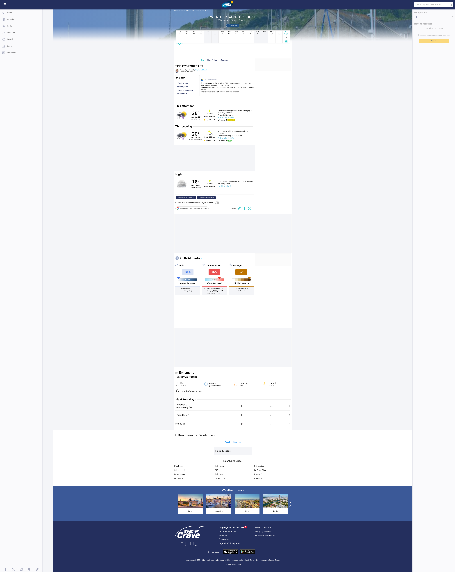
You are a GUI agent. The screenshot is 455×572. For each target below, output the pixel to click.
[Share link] (239, 208)
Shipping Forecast (263, 531)
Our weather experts (229, 531)
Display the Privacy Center (270, 560)
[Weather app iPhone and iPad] (230, 552)
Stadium (237, 442)
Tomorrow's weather (186, 198)
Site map (205, 560)
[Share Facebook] (244, 208)
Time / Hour (212, 60)
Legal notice (190, 560)
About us (223, 535)
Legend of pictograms (229, 543)
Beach (227, 442)
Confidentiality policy (240, 560)
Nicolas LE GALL (201, 70)
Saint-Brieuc (205, 11)
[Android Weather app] (247, 552)
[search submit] (450, 4)
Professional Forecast (265, 535)
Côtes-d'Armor (196, 11)
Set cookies (254, 560)
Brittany (188, 11)
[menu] (5, 5)
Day (202, 60)
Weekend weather (206, 198)
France (182, 11)
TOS (198, 560)
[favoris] (253, 17)
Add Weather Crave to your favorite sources (193, 208)
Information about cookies (220, 560)
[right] (290, 504)
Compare (224, 60)
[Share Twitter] (249, 208)
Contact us (224, 539)
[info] (202, 258)
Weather (176, 11)
